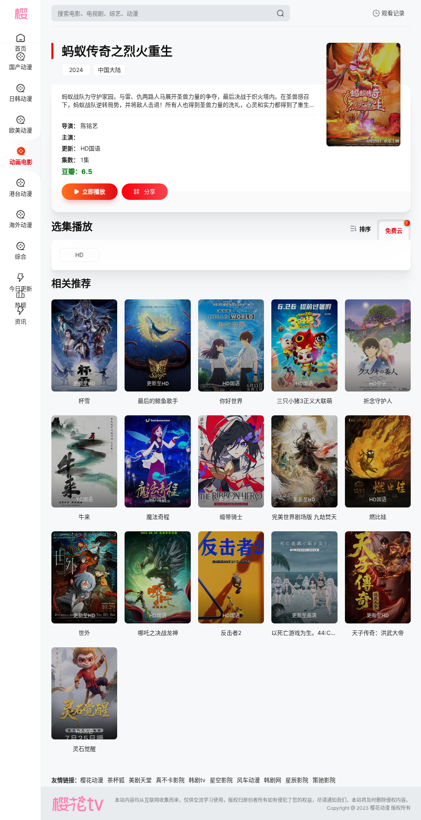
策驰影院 (323, 779)
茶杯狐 (116, 779)
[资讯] (20, 307)
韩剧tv (197, 779)
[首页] (20, 33)
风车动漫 (248, 779)
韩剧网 (272, 779)
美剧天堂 (140, 779)
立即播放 (93, 191)
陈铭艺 (89, 125)
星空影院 (221, 779)
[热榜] (20, 291)
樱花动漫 (91, 779)
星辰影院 (296, 779)
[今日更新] (20, 274)
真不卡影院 (170, 779)
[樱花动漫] (20, 13)
